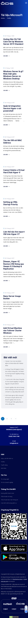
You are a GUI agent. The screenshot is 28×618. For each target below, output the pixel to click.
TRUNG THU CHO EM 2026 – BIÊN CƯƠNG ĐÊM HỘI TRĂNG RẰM (14, 363)
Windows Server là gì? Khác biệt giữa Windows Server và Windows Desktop (13, 75)
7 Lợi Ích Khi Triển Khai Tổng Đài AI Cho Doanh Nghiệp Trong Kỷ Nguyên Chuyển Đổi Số (14, 382)
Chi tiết (5, 56)
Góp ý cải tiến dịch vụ (7, 458)
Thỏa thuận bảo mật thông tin (9, 500)
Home (3, 18)
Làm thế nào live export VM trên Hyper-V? (14, 233)
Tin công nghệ (5, 479)
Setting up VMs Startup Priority (10, 203)
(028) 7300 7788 (14, 436)
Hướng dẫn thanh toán (7, 493)
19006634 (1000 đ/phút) (14, 429)
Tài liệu (9, 18)
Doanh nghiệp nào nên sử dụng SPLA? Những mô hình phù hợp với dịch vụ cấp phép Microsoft (14, 390)
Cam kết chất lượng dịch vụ (9, 503)
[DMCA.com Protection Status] (14, 617)
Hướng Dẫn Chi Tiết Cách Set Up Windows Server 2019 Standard (13, 41)
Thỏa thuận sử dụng (6, 496)
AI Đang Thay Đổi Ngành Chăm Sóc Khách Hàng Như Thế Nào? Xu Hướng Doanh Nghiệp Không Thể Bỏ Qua (14, 372)
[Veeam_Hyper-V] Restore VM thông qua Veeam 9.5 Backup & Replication (13, 265)
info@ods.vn (14, 443)
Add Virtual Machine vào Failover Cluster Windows (12, 330)
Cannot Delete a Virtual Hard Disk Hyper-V (13, 171)
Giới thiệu (3, 468)
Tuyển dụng (4, 465)
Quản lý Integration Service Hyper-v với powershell (12, 108)
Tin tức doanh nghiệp (7, 482)
